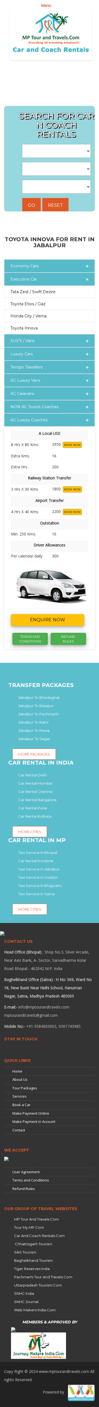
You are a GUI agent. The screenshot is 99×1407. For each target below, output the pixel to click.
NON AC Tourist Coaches (34, 406)
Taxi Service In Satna (36, 894)
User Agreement (26, 1171)
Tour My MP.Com (29, 1227)
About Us (20, 1079)
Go (31, 205)
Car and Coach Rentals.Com (39, 1235)
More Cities (29, 909)
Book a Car (21, 1104)
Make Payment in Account (33, 1121)
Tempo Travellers (26, 367)
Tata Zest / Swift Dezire (33, 291)
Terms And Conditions (30, 638)
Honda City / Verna (28, 316)
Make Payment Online (30, 1113)
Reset (55, 205)
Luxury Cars (21, 353)
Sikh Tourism (25, 1252)
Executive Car (23, 279)
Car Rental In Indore (35, 861)
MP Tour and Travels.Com (36, 1219)
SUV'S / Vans (22, 340)
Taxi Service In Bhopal (37, 852)
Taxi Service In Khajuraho (40, 885)
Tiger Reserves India (32, 1268)
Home (17, 1071)
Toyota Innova (24, 328)
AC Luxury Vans (25, 380)
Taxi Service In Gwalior (38, 877)
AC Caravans (22, 393)
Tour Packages (24, 1088)
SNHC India (24, 1293)
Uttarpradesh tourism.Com (38, 1285)
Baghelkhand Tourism (33, 1260)
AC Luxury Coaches (29, 419)
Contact (18, 1130)
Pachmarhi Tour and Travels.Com (43, 1277)
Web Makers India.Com (35, 1310)
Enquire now (47, 619)
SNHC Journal (26, 1301)
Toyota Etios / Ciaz (28, 303)
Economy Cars (24, 265)
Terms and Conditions (30, 1180)
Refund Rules (68, 638)
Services (19, 1096)
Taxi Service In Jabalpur (39, 869)
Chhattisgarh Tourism (33, 1244)
